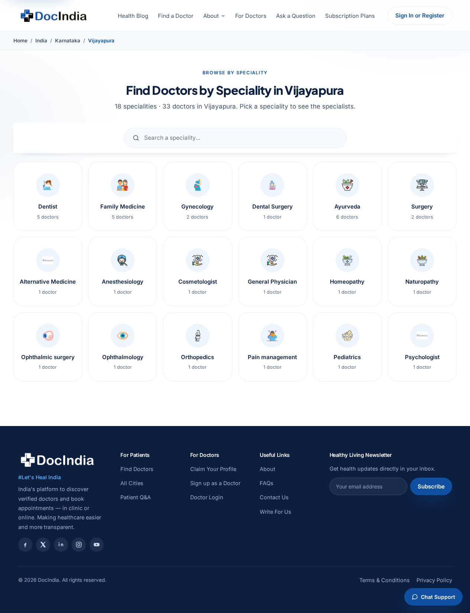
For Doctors (250, 15)
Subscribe (431, 486)
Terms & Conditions (384, 580)
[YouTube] (97, 545)
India (41, 40)
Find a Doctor (176, 15)
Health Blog (133, 15)
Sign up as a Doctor (215, 483)
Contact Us (274, 497)
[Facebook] (25, 545)
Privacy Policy (434, 580)
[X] (43, 545)
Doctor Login (206, 497)
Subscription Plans (350, 15)
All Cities (131, 483)
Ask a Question (295, 15)
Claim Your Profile (213, 469)
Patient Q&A (135, 497)
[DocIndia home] (53, 16)
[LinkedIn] (61, 545)
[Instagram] (79, 545)
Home (20, 40)
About (211, 15)
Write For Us (275, 512)
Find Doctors (136, 469)
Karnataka (67, 40)
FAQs (266, 483)
